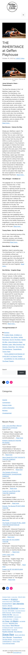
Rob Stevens (18, 631)
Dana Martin (6, 337)
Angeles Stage (8, 335)
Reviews (6, 332)
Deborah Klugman (10, 608)
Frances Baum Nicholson (20, 610)
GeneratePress (17, 652)
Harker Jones (16, 614)
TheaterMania (17, 349)
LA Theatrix (15, 619)
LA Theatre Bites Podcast (7, 619)
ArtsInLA (14, 599)
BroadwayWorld (7, 603)
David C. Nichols (7, 605)
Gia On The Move (15, 339)
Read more (19, 438)
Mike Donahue (17, 344)
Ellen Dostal (4, 610)
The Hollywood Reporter (18, 639)
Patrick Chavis (6, 629)
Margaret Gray (13, 623)
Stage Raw (11, 347)
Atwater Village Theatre (7, 601)
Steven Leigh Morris (20, 635)
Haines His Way (7, 614)
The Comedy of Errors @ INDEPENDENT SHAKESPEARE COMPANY (11, 474)
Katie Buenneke (17, 616)
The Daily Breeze (7, 639)
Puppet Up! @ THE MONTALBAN (12, 569)
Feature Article (7, 405)
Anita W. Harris (21, 597)
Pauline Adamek (7, 632)
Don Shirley (14, 337)
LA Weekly (14, 621)
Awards (4, 400)
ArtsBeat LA (18, 335)
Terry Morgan (20, 347)
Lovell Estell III (5, 623)
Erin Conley (11, 610)
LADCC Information (8, 408)
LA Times (5, 621)
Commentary (6, 402)
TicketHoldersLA (7, 641)
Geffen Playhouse (6, 612)
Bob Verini (16, 601)
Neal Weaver (15, 625)
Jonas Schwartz (7, 617)
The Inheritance (7, 349)
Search (4, 369)
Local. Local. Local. (8, 554)
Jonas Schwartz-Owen (15, 342)
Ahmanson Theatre (6, 597)
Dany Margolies (18, 604)
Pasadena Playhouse (18, 627)
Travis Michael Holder (8, 643)
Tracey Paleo (6, 351)
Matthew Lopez (7, 344)
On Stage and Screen (7, 627)
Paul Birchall (14, 629)
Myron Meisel (6, 625)
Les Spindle (22, 621)
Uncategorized (7, 413)
